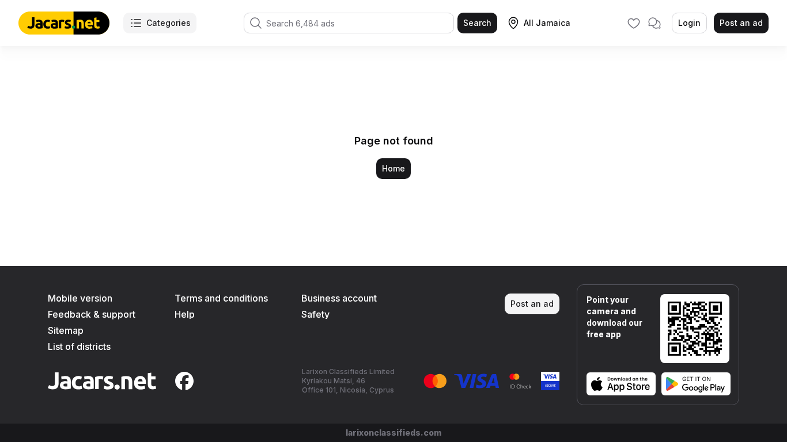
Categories (168, 23)
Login (689, 23)
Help (185, 314)
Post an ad (741, 23)
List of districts (79, 346)
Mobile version (80, 298)
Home (393, 168)
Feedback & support (91, 314)
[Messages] (654, 23)
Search (477, 23)
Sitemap (66, 330)
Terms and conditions (221, 298)
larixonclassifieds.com (393, 432)
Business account (339, 298)
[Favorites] (633, 23)
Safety (315, 314)
